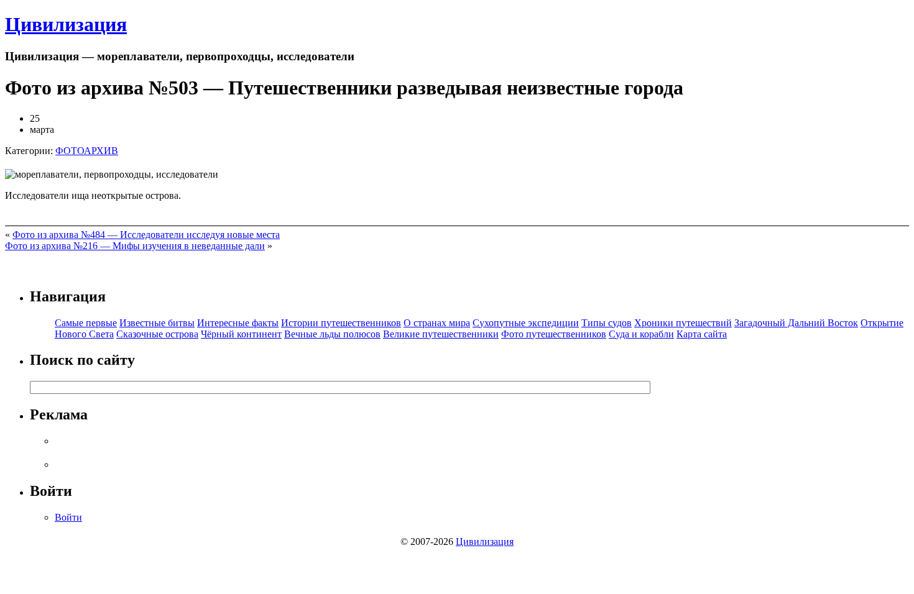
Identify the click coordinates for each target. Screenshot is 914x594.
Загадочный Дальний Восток (796, 323)
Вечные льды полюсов (332, 334)
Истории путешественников (341, 323)
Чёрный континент (241, 334)
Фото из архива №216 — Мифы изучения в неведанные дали (135, 245)
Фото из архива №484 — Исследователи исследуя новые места (146, 234)
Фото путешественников (553, 334)
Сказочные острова (157, 334)
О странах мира (437, 323)
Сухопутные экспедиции (526, 323)
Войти (68, 517)
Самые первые (86, 323)
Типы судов (606, 323)
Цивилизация (66, 24)
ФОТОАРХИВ (86, 150)
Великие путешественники (441, 334)
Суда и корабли (641, 334)
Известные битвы (157, 323)
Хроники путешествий (683, 323)
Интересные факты (238, 323)
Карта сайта (701, 334)
